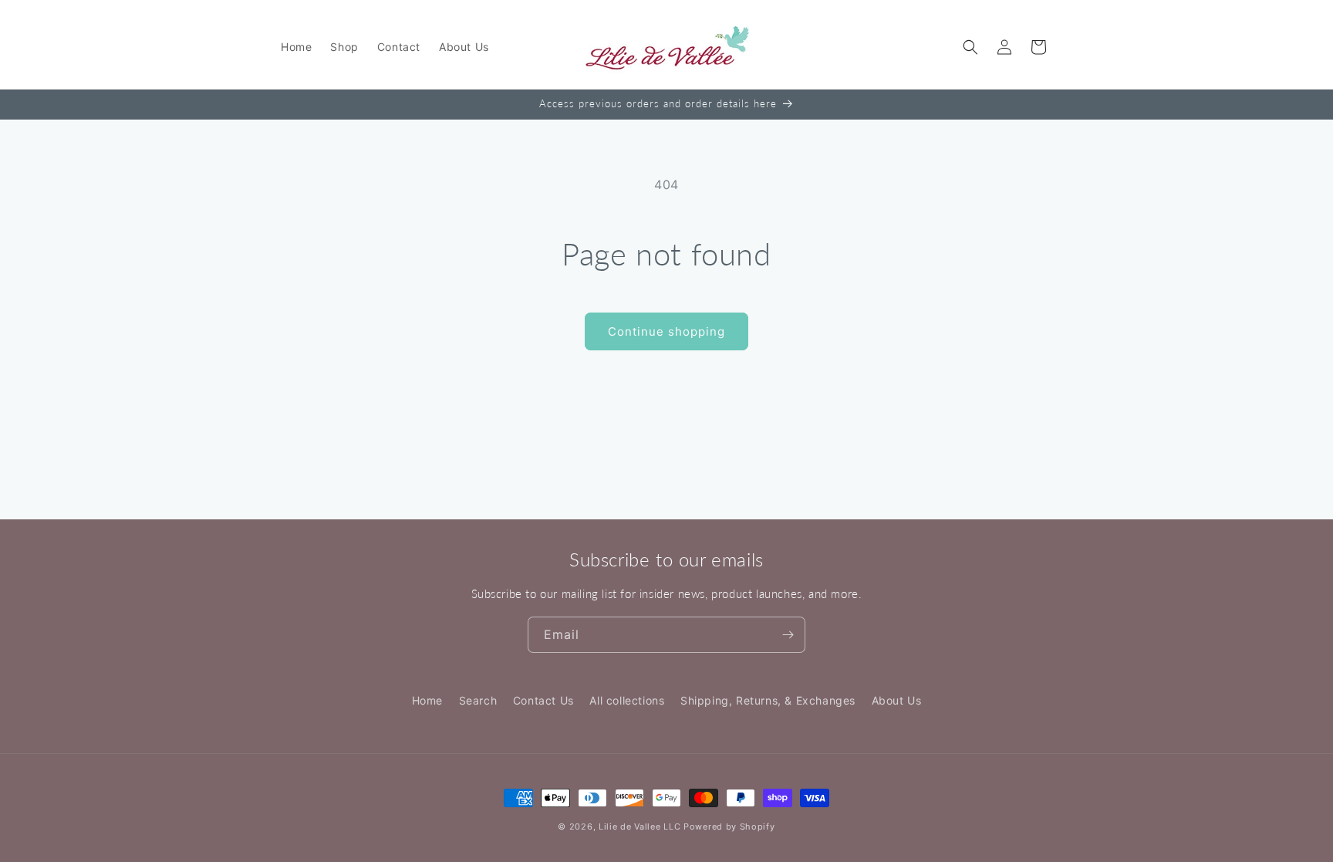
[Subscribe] (788, 635)
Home (427, 700)
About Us (897, 700)
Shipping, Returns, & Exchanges (767, 700)
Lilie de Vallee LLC (639, 826)
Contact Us (543, 700)
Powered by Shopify (729, 826)
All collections (626, 700)
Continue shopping (666, 331)
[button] (970, 47)
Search (478, 700)
